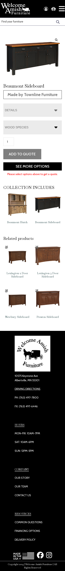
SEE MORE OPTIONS (32, 166)
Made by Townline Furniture (32, 94)
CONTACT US (23, 495)
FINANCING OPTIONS (27, 531)
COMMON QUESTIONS (28, 522)
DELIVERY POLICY (25, 539)
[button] (56, 40)
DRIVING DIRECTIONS (27, 389)
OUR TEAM (21, 486)
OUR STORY (22, 478)
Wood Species (16, 127)
